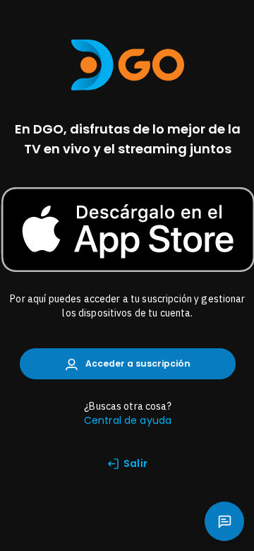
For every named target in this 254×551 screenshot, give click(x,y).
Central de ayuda (127, 420)
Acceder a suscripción (136, 363)
